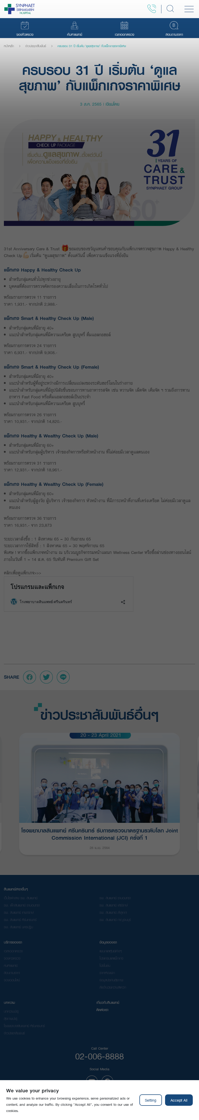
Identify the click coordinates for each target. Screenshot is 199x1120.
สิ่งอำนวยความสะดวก (113, 987)
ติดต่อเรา (102, 1010)
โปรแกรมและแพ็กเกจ (111, 958)
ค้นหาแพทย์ (10, 965)
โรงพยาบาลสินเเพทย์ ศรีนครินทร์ (24, 1026)
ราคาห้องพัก (107, 973)
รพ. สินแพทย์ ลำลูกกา (113, 912)
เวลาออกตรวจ (13, 951)
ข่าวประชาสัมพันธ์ (35, 46)
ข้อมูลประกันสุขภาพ (111, 980)
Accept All (178, 1100)
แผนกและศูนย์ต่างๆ (111, 951)
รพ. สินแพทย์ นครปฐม (18, 927)
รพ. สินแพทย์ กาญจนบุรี (115, 920)
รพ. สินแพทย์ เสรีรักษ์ (114, 905)
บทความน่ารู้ (11, 1011)
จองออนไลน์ (12, 980)
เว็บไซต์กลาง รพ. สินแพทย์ (20, 898)
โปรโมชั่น (105, 965)
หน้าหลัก (9, 46)
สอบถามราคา (12, 973)
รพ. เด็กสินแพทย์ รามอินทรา (22, 905)
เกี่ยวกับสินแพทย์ (107, 1002)
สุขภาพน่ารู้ (10, 1018)
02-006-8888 (99, 1056)
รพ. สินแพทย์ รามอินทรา (115, 898)
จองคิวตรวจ (12, 958)
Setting (150, 1100)
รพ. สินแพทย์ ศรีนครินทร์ (20, 920)
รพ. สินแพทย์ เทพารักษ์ (19, 912)
